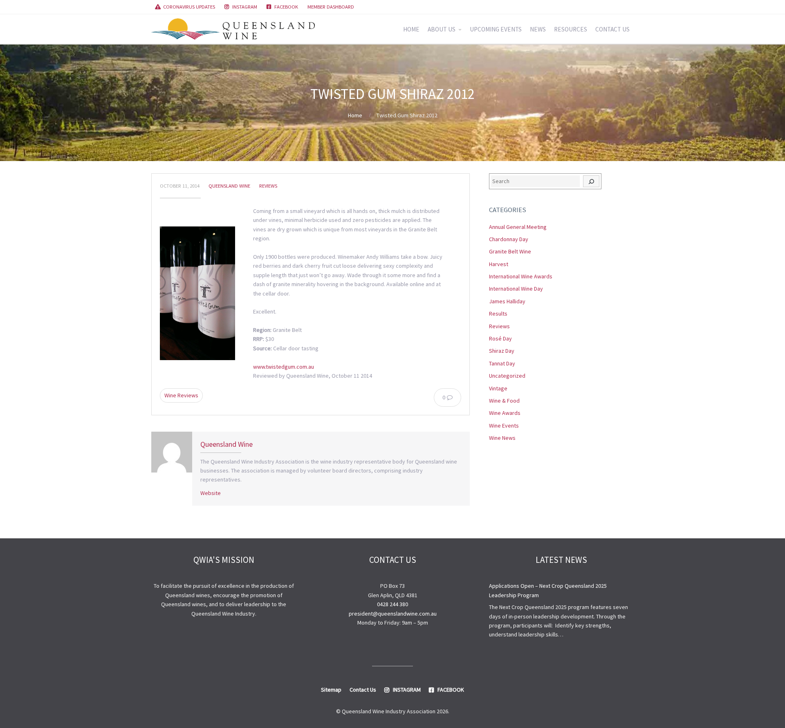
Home (355, 115)
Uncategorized (507, 375)
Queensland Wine (229, 186)
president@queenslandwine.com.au (393, 613)
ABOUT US (441, 29)
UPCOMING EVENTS (496, 29)
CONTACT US (612, 29)
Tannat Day (502, 363)
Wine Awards (504, 413)
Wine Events (504, 425)
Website (210, 493)
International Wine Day (516, 288)
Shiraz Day (501, 350)
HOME (411, 29)
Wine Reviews (181, 395)
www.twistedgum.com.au (283, 366)
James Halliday (507, 301)
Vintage (498, 388)
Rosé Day (500, 338)
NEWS (538, 29)
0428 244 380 (392, 604)
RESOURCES (570, 29)
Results (498, 313)
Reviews (268, 186)
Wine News (502, 437)
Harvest (498, 264)
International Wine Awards (520, 276)
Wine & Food (504, 400)
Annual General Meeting (518, 227)
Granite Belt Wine (510, 251)
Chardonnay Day (508, 239)
